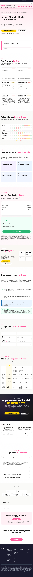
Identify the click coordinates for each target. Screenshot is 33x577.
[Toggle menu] (31, 3)
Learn (2, 12)
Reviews (15, 560)
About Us (21, 549)
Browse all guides (24, 413)
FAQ (14, 561)
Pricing (15, 558)
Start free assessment (16, 231)
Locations (14, 12)
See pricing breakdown (7, 263)
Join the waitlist (21, 6)
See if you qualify (16, 519)
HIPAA (28, 552)
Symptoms (15, 557)
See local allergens (21, 30)
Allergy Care (5, 12)
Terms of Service (29, 550)
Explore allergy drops (28, 6)
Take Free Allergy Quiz (16, 539)
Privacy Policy (29, 549)
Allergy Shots (10, 12)
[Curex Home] (3, 3)
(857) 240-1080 (9, 3)
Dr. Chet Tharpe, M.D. (9, 33)
